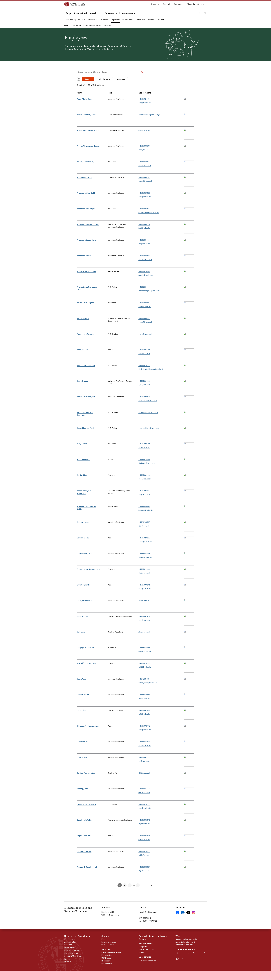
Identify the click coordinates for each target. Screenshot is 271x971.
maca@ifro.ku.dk (145, 541)
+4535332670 (144, 820)
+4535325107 (144, 851)
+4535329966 (144, 804)
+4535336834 (144, 506)
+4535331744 (144, 789)
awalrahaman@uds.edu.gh (149, 115)
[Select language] (205, 13)
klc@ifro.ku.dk (144, 573)
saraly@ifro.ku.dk (145, 275)
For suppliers (106, 964)
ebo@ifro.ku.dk (144, 479)
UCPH (66, 25)
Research (166, 4)
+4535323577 (144, 444)
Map (103, 939)
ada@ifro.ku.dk (144, 197)
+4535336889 (144, 491)
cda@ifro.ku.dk (144, 651)
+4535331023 (143, 240)
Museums (68, 962)
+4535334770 (144, 726)
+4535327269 (144, 538)
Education (155, 4)
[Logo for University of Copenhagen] (74, 4)
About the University (195, 4)
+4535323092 (144, 459)
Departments (69, 948)
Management (69, 939)
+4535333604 (144, 742)
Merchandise (106, 955)
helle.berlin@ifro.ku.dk (147, 400)
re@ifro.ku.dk (144, 824)
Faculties (68, 945)
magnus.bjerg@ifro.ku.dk (148, 428)
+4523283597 (144, 522)
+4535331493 (144, 381)
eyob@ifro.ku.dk (145, 334)
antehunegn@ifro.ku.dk (148, 412)
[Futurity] (204, 953)
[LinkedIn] (183, 953)
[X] (188, 912)
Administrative (104, 79)
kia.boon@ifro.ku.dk (146, 463)
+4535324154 (144, 365)
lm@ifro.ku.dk (144, 244)
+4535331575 (143, 757)
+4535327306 (144, 836)
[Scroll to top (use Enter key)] (258, 920)
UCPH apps (106, 958)
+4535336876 (144, 695)
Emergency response (147, 960)
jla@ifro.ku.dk (144, 228)
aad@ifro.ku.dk (144, 730)
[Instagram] (194, 912)
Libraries (67, 959)
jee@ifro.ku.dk (144, 792)
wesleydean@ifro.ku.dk (148, 683)
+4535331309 (144, 287)
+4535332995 (144, 710)
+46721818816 (144, 679)
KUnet (141, 939)
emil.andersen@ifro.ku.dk (148, 212)
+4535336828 (144, 177)
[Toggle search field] (200, 13)
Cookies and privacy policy (187, 939)
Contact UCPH (107, 945)
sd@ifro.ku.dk (144, 698)
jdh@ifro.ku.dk (144, 632)
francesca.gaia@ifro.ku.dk (149, 291)
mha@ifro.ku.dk (144, 150)
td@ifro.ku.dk (144, 714)
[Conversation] (177, 959)
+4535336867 (144, 867)
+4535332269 (144, 647)
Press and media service (111, 952)
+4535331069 (144, 553)
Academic (121, 79)
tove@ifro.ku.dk (145, 557)
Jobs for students (146, 949)
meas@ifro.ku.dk (145, 322)
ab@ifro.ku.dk (144, 494)
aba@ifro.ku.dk (144, 165)
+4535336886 (144, 318)
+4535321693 (144, 569)
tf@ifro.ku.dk (143, 871)
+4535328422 (144, 271)
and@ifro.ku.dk (144, 620)
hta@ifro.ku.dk (144, 306)
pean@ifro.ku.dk (145, 259)
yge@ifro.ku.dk (144, 808)
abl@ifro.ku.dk (144, 447)
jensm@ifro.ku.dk (145, 510)
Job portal (142, 947)
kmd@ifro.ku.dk (144, 745)
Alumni (141, 952)
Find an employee (108, 942)
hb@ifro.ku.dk (144, 353)
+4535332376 (144, 616)
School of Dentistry (72, 956)
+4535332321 (143, 303)
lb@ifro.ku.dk (143, 526)
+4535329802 (144, 193)
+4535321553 (143, 99)
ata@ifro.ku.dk (144, 103)
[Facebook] (177, 912)
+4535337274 (144, 585)
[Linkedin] (183, 912)
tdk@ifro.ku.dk (144, 667)
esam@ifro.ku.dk (145, 181)
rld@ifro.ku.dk (144, 773)
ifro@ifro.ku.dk (151, 912)
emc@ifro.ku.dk (144, 588)
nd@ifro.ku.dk (144, 761)
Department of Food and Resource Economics (99, 13)
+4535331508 (144, 475)
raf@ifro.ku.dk (144, 855)
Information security (184, 945)
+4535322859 (144, 397)
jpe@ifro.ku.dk (144, 839)
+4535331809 (144, 350)
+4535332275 (144, 256)
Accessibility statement (185, 942)
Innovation (178, 4)
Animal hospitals (71, 953)
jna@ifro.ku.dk (144, 130)
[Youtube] (199, 953)
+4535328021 (144, 663)
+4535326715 (144, 209)
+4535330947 (144, 146)
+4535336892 (144, 224)
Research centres (71, 950)
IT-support (106, 961)
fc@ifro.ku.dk (144, 600)
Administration (70, 942)
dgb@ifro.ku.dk (144, 385)
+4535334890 (144, 162)
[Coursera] (183, 959)
